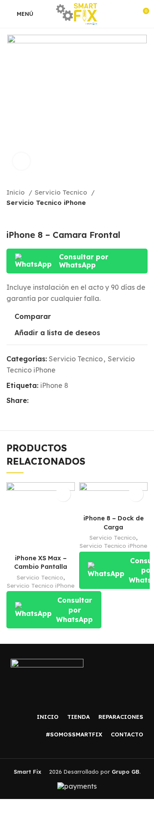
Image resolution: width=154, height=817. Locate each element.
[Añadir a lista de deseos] (63, 494)
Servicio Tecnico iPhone (46, 202)
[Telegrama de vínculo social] (75, 400)
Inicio (16, 192)
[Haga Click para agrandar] (21, 161)
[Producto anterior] (126, 217)
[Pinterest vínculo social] (55, 400)
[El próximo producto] (143, 217)
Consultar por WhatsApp (83, 260)
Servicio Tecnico (62, 192)
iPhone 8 (54, 385)
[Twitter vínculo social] (45, 400)
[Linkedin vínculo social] (65, 400)
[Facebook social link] (36, 400)
